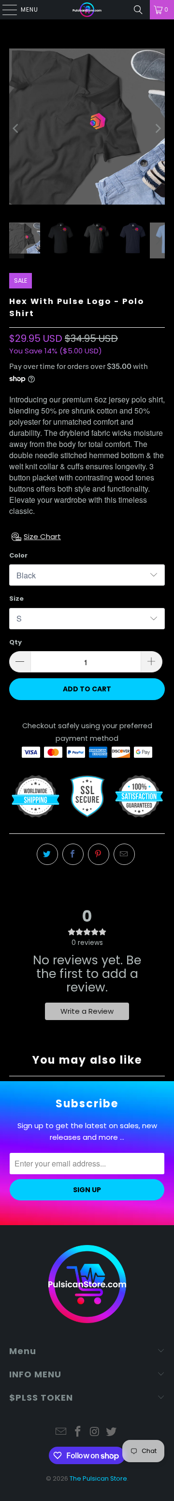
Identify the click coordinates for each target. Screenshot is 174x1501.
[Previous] (16, 128)
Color (18, 555)
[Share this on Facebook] (73, 854)
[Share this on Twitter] (47, 854)
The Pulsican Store (98, 1478)
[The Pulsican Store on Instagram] (95, 1432)
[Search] (138, 9)
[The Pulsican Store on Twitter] (111, 1432)
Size (16, 598)
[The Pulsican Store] (87, 9)
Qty (15, 642)
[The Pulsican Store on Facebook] (78, 1432)
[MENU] (5, 9)
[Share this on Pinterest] (98, 854)
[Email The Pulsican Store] (61, 1432)
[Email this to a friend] (124, 854)
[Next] (157, 128)
